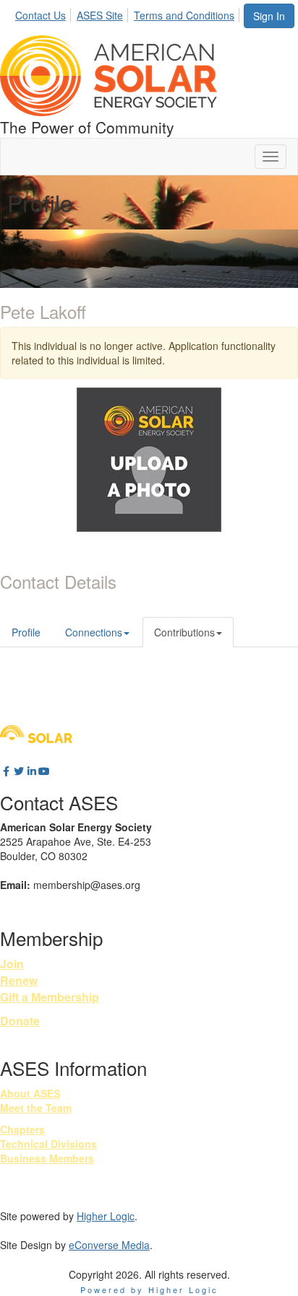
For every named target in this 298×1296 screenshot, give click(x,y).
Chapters (22, 1129)
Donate (20, 1020)
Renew (19, 980)
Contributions (184, 632)
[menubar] (129, 13)
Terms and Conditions (184, 15)
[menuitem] (44, 13)
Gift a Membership (49, 997)
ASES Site (100, 15)
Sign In (269, 16)
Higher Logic (106, 1216)
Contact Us (40, 15)
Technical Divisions (48, 1144)
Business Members (47, 1158)
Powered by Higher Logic (149, 1289)
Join (12, 963)
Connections (93, 632)
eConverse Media (109, 1245)
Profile (26, 632)
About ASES (30, 1093)
